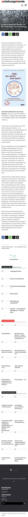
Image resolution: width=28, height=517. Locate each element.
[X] (6, 34)
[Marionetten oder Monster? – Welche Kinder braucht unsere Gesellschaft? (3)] (21, 328)
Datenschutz (5, 489)
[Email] (13, 34)
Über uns (4, 496)
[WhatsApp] (10, 34)
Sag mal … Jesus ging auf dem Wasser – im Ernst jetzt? (17, 310)
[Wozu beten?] (5, 295)
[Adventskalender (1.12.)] (7, 452)
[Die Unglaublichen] (7, 328)
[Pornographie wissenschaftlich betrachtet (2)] (21, 400)
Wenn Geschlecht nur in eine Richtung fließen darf (20, 352)
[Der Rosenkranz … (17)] (21, 374)
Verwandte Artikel (6, 267)
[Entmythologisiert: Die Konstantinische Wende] (21, 452)
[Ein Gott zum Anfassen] (5, 280)
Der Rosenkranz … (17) (20, 379)
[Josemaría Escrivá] (5, 273)
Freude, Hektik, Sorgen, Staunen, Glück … (7, 247)
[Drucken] (17, 34)
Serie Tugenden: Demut (20, 247)
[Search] (24, 503)
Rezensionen (7, 8)
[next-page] (5, 316)
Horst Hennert (6, 29)
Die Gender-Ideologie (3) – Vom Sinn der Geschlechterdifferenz (7, 442)
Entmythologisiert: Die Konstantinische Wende (20, 459)
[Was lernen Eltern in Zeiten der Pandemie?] (7, 345)
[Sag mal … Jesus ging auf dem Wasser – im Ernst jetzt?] (5, 310)
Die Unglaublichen (6, 333)
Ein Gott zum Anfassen (17, 279)
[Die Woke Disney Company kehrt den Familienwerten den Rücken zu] (7, 374)
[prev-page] (3, 316)
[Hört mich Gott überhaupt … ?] (5, 288)
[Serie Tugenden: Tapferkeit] (21, 360)
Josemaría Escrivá (15, 271)
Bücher (12, 8)
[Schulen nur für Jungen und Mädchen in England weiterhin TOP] (21, 435)
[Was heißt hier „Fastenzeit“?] (5, 303)
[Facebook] (3, 34)
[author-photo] (14, 257)
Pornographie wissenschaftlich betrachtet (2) (19, 407)
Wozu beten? (14, 293)
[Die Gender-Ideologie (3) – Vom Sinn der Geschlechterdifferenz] (7, 435)
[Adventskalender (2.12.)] (7, 360)
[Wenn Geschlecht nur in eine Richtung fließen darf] (21, 345)
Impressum (5, 492)
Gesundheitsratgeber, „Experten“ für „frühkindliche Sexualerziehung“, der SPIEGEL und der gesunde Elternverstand (7, 425)
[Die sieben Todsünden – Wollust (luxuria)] (7, 400)
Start (2, 8)
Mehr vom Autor (17, 267)
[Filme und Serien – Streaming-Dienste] (21, 415)
